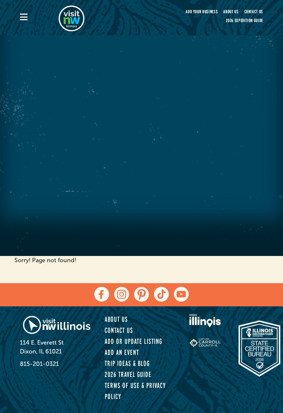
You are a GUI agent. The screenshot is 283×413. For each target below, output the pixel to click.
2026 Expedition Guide (244, 20)
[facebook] (101, 294)
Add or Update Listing (133, 341)
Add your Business (202, 11)
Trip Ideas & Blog (127, 363)
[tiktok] (161, 294)
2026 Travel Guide (128, 374)
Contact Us (253, 11)
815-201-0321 (39, 364)
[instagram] (121, 294)
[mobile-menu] (39, 18)
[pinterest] (141, 294)
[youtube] (181, 294)
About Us (230, 11)
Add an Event (122, 352)
